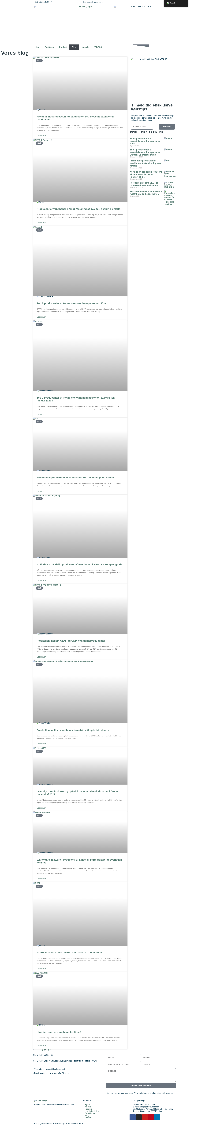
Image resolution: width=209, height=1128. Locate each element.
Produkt (63, 47)
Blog (74, 47)
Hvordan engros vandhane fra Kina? (59, 1032)
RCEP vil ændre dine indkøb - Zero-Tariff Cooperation (69, 952)
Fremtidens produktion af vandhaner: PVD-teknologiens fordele (76, 477)
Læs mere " (41, 136)
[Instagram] (139, 1117)
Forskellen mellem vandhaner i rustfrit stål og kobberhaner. (73, 730)
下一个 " (47, 1050)
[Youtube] (145, 1117)
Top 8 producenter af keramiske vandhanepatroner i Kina (72, 303)
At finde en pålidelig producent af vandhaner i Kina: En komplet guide (79, 564)
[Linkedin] (157, 1117)
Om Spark (49, 47)
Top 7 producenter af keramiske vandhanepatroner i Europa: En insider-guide (145, 152)
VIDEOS (98, 47)
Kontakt (85, 47)
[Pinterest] (151, 1117)
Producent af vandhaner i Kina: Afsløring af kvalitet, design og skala (78, 208)
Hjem (37, 47)
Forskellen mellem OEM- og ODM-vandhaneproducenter (71, 640)
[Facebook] (133, 1117)
